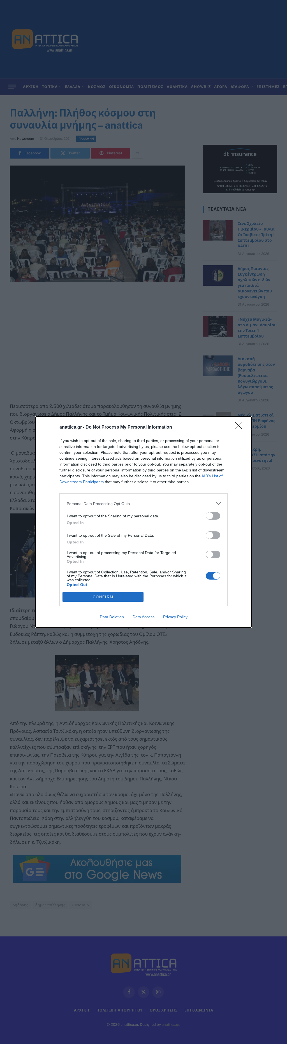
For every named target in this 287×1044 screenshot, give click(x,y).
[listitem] (143, 503)
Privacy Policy (175, 617)
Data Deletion (112, 617)
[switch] (213, 516)
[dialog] (143, 522)
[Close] (240, 427)
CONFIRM (103, 597)
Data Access (143, 617)
